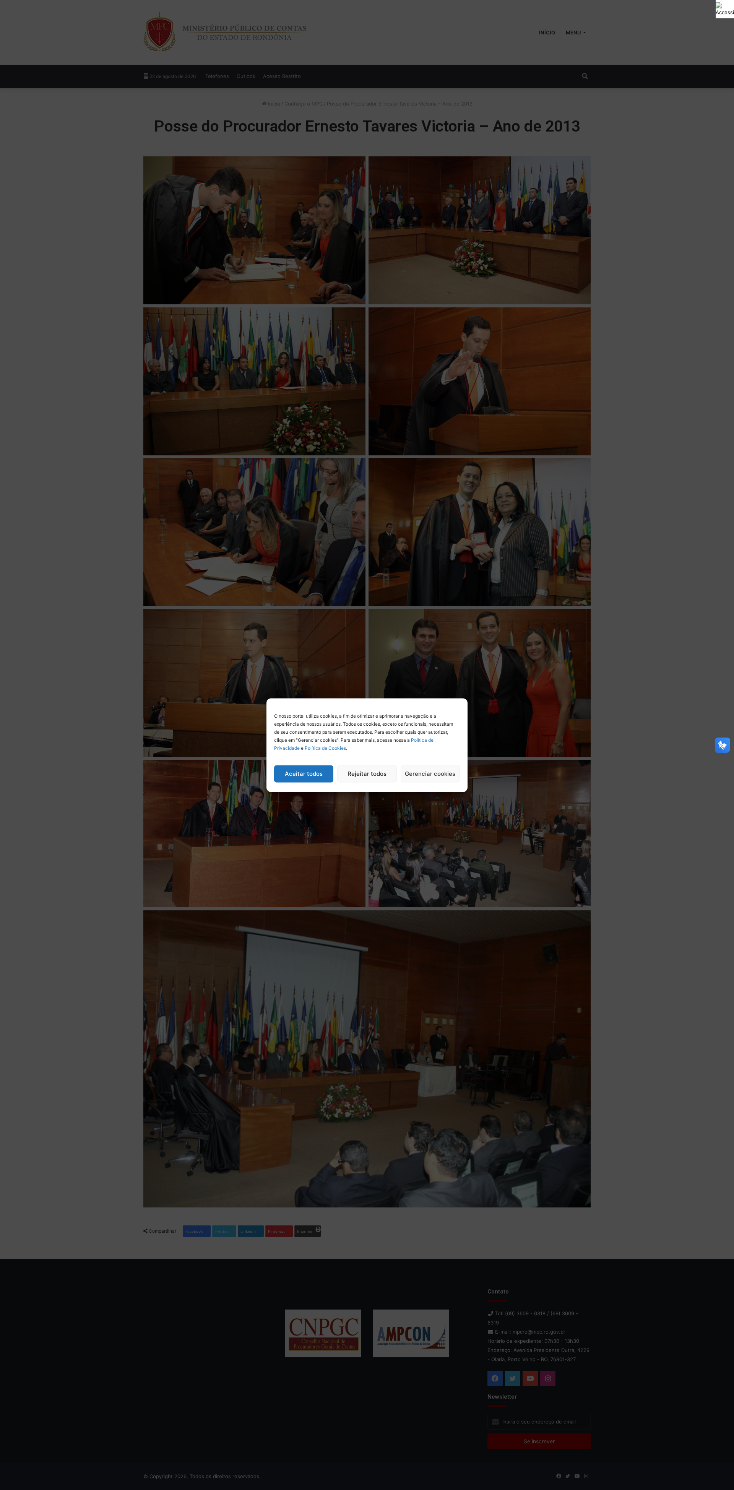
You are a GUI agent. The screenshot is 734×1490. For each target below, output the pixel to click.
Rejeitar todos (367, 773)
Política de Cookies (325, 748)
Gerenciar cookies (430, 773)
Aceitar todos (304, 773)
